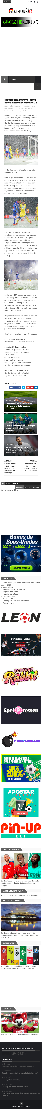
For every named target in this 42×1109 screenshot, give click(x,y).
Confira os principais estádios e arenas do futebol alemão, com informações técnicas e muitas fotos (19, 935)
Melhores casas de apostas (14, 589)
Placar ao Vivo (8, 603)
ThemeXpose (25, 1106)
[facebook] (28, 2)
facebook (36, 487)
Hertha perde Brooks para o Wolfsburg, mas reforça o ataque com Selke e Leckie (21, 449)
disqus (27, 487)
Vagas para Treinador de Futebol (16, 601)
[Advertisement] (21, 54)
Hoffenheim (14, 111)
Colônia (9, 422)
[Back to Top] (21, 1103)
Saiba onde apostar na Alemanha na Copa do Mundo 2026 (20, 583)
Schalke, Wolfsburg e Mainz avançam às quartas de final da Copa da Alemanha (20, 428)
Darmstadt (23, 108)
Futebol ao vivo (9, 596)
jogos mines (8, 587)
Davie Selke (9, 444)
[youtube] (37, 2)
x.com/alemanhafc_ (11, 1080)
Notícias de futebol (10, 594)
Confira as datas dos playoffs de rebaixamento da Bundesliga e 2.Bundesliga (19, 406)
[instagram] (34, 2)
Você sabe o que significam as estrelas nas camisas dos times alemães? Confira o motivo (20, 967)
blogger (19, 487)
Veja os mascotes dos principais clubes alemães (20, 1034)
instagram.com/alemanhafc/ (15, 1087)
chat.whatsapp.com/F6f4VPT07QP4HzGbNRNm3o (21, 1094)
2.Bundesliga (10, 400)
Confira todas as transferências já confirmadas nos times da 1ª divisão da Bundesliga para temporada (20, 883)
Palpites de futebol (10, 592)
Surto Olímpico (9, 598)
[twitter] (31, 2)
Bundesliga (14, 108)
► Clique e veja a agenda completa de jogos (19, 895)
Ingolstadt (22, 111)
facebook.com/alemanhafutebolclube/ (20, 1073)
